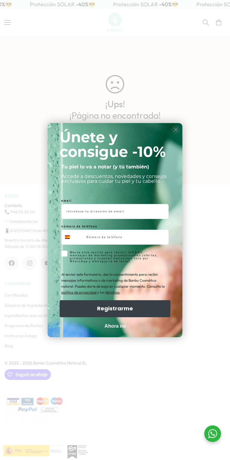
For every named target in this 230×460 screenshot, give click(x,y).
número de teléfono (79, 226)
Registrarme (115, 308)
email (66, 200)
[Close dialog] (175, 129)
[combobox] (72, 237)
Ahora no (115, 326)
